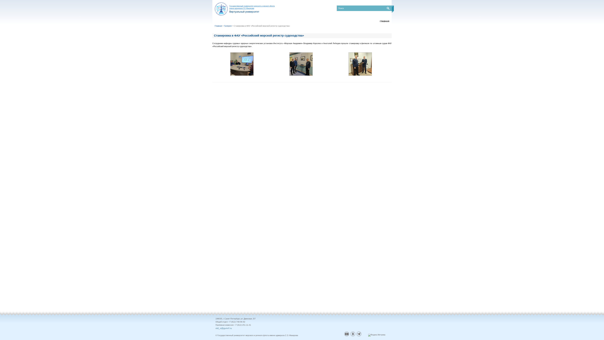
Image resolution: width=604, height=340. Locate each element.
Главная (384, 21)
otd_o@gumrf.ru (223, 328)
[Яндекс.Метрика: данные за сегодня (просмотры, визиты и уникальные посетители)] (376, 335)
